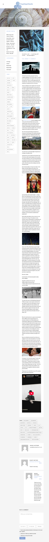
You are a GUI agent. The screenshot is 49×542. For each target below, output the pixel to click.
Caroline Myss (9, 85)
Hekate (35, 425)
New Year (40, 427)
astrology (8, 80)
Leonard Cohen (9, 111)
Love (12, 113)
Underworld (29, 437)
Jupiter (21, 427)
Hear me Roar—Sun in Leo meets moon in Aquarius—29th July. (10, 40)
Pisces (8, 130)
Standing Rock (22, 434)
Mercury (8, 123)
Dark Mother (22, 422)
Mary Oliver (13, 118)
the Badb (28, 434)
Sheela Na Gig (22, 432)
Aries (13, 78)
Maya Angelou (9, 120)
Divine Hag (34, 422)
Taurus (8, 142)
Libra (8, 113)
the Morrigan (22, 437)
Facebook (8, 101)
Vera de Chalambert (35, 439)
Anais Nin (8, 78)
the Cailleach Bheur (36, 434)
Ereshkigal (29, 425)
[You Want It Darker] (31, 40)
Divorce (8, 92)
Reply (40, 463)
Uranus (13, 142)
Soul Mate (13, 139)
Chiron (8, 87)
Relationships (9, 67)
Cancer (14, 80)
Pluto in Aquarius (10, 132)
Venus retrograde (10, 149)
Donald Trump (9, 94)
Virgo (8, 151)
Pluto (12, 130)
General (8, 63)
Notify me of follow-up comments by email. (28, 533)
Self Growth (9, 69)
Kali (26, 427)
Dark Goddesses (33, 420)
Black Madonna (26, 420)
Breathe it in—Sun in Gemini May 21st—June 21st (11, 48)
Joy (7, 106)
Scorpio (13, 137)
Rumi (8, 135)
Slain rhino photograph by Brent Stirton (34, 432)
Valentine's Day (9, 144)
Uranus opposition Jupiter (24, 439)
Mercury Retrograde (10, 125)
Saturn (8, 137)
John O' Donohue (9, 104)
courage (13, 87)
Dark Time (29, 422)
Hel (39, 425)
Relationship (9, 65)
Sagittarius (13, 135)
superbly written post (27, 120)
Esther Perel (9, 99)
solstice (8, 139)
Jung (11, 106)
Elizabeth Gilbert (10, 97)
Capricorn (8, 82)
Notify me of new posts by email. (26, 535)
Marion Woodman (10, 116)
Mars (8, 118)
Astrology (8, 61)
